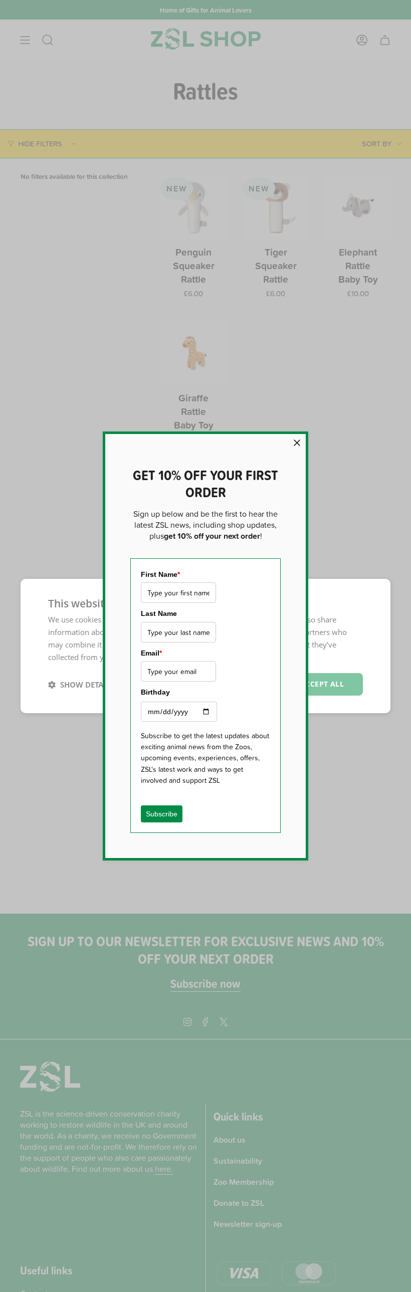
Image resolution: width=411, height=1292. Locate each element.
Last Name (159, 613)
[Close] (297, 443)
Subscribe (161, 814)
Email (151, 653)
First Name (160, 574)
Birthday (155, 692)
